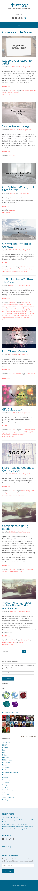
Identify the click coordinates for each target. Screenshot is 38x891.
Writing (17, 374)
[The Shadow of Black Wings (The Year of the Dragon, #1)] (8, 727)
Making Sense (7, 760)
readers (27, 640)
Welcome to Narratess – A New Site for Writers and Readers (18, 605)
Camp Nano (29, 569)
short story (29, 269)
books (23, 491)
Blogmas (5, 747)
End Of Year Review (15, 351)
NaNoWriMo (15, 572)
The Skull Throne (10, 315)
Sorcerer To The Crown (9, 313)
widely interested (17, 434)
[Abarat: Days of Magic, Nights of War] (4, 727)
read (32, 491)
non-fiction (6, 311)
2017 (22, 430)
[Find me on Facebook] (16, 18)
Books (4, 750)
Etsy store (10, 93)
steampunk (6, 495)
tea (21, 572)
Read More (6, 86)
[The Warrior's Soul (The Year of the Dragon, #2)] (16, 721)
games (4, 309)
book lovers (6, 432)
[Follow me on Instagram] (22, 18)
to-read (21, 495)
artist (22, 90)
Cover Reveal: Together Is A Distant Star (14, 824)
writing (20, 642)
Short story (6, 780)
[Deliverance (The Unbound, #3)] (28, 727)
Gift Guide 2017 (12, 409)
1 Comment (6, 95)
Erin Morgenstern (23, 307)
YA (21, 318)
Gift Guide (26, 432)
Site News (12, 90)
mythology (23, 309)
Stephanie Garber (23, 313)
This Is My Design (8, 790)
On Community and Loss (10, 817)
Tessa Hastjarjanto (25, 67)
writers (15, 642)
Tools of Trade (7, 795)
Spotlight (5, 785)
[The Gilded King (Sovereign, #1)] (16, 727)
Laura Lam (10, 309)
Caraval (10, 307)
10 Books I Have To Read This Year (18, 281)
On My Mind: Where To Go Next (17, 245)
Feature (4, 752)
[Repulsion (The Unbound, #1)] (20, 721)
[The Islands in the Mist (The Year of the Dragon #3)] (12, 721)
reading (4, 493)
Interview (5, 757)
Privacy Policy (6, 847)
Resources (5, 775)
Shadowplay (27, 311)
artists (4, 93)
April (22, 569)
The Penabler (6, 787)
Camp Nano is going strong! (15, 527)
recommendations (14, 493)
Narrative (5, 765)
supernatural (14, 495)
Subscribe (8, 678)
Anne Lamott (12, 304)
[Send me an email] (13, 18)
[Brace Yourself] (28, 721)
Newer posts (7, 644)
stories (10, 642)
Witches (17, 318)
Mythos (30, 309)
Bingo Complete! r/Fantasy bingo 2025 (14, 829)
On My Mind (6, 767)
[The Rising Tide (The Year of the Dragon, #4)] (32, 721)
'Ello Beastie (6, 742)
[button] (19, 25)
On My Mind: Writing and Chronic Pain (18, 188)
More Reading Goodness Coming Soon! (18, 469)
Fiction (4, 755)
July (9, 572)
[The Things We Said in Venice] (8, 720)
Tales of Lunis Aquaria (9, 271)
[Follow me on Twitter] (19, 18)
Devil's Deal (24, 267)
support (16, 93)
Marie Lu (17, 309)
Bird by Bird (21, 304)
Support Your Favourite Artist (17, 62)
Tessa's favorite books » (28, 736)
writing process (22, 271)
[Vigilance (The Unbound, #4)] (24, 720)
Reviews (5, 777)
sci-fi (21, 311)
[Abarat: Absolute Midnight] (8, 732)
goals (28, 374)
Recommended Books (10, 712)
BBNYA (4, 745)
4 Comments (6, 212)
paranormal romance (19, 269)
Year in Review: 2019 (15, 126)
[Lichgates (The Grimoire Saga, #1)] (4, 733)
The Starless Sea (22, 315)
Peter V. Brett (14, 311)
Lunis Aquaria (6, 269)
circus (15, 307)
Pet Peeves (5, 770)
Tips (3, 792)
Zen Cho (26, 318)
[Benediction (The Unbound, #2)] (20, 727)
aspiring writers (29, 430)
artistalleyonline (30, 90)
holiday (8, 434)
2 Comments (6, 320)
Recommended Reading (10, 772)
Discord (4, 572)
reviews (22, 493)
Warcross (11, 318)
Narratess (19, 5)
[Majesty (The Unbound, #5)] (12, 727)
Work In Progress (8, 797)
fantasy (31, 267)
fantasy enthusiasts (16, 432)
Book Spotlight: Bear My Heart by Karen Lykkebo (17, 827)
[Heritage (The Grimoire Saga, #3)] (24, 727)
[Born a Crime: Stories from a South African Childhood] (32, 727)
